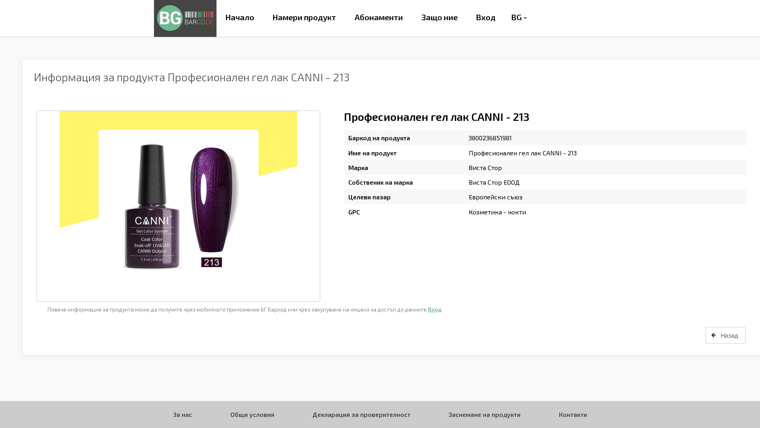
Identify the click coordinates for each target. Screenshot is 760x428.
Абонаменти (379, 17)
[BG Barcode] (185, 18)
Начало (239, 17)
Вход (486, 17)
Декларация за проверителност (361, 414)
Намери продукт (304, 17)
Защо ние (440, 17)
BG (516, 17)
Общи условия (252, 414)
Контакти (573, 414)
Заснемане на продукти (484, 414)
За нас (182, 414)
